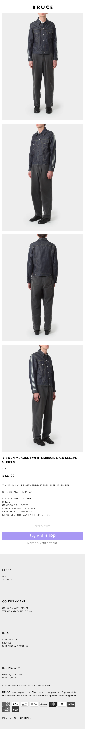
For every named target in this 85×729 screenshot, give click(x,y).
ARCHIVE (7, 579)
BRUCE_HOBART (11, 677)
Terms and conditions (17, 611)
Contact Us (9, 639)
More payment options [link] (42, 543)
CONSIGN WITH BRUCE (15, 608)
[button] (42, 66)
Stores (6, 642)
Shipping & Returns (15, 646)
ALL (4, 576)
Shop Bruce (24, 718)
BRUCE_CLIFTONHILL (14, 674)
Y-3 (4, 468)
